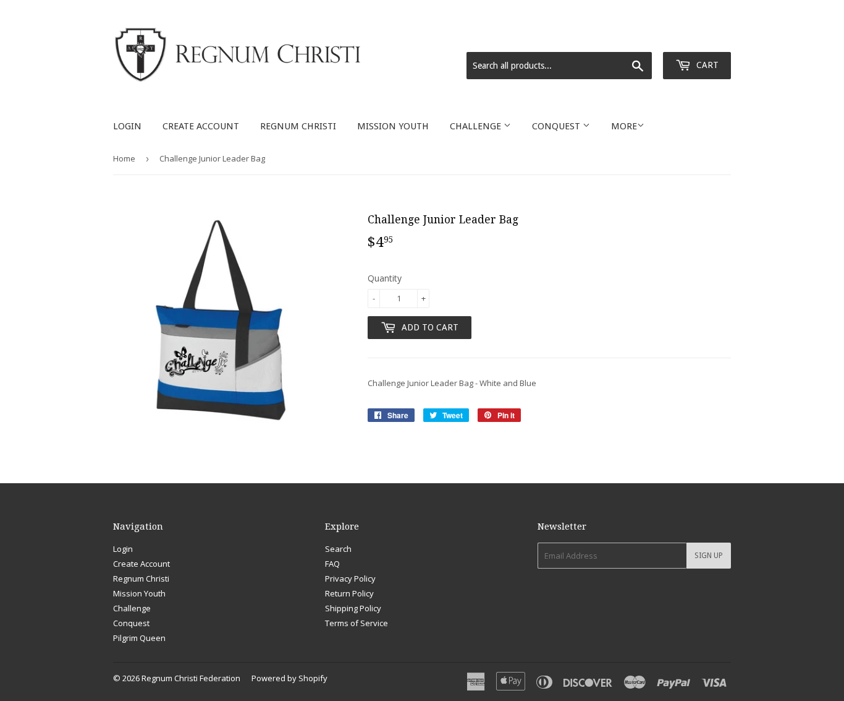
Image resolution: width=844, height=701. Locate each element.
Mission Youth (393, 126)
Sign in (632, 36)
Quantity (385, 278)
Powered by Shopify (289, 678)
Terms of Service (356, 623)
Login (127, 126)
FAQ (332, 563)
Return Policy (349, 593)
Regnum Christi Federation (190, 678)
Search (338, 548)
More (624, 126)
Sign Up (708, 555)
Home (124, 158)
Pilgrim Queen (139, 637)
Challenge (477, 126)
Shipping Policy (353, 608)
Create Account (200, 126)
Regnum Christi (298, 126)
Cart (706, 65)
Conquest (557, 126)
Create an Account (697, 36)
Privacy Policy (350, 578)
